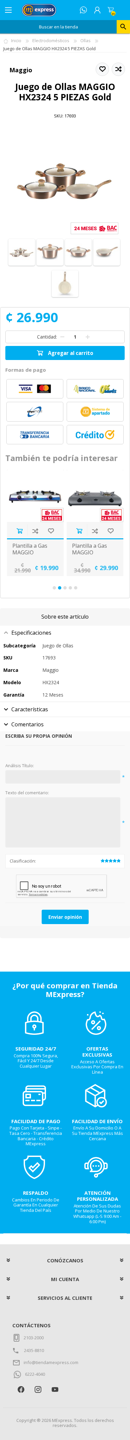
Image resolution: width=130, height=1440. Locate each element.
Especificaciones (31, 632)
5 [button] (75, 588)
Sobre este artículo (65, 616)
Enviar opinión (65, 917)
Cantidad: (47, 336)
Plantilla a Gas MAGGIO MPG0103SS (29, 552)
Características (29, 709)
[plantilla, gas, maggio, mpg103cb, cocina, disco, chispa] (95, 496)
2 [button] (59, 588)
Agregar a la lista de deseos (51, 530)
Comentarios (27, 724)
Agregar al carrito (19, 530)
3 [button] (65, 588)
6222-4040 (35, 1374)
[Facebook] (20, 1389)
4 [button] (70, 588)
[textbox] (58, 26)
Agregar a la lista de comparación (35, 530)
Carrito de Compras (110, 10)
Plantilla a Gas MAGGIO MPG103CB (89, 552)
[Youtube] (54, 1389)
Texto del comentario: (27, 793)
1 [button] (54, 588)
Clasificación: (23, 861)
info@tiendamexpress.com (51, 1362)
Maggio (20, 70)
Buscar (123, 26)
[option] (35, 523)
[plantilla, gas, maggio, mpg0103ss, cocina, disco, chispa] (35, 496)
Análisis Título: (19, 766)
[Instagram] (37, 1389)
